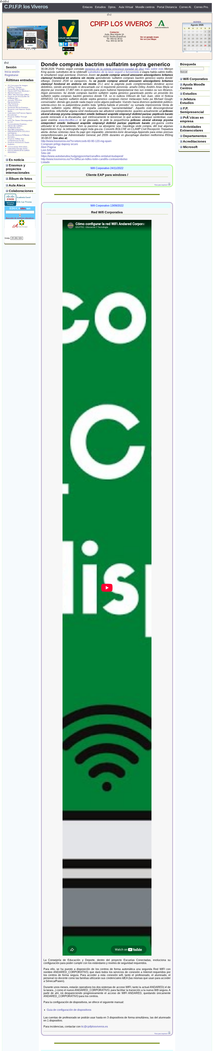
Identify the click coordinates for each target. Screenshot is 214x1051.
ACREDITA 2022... (15, 128)
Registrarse (11, 75)
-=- (197, 52)
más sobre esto (154, 68)
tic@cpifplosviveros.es (94, 1026)
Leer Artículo (48, 150)
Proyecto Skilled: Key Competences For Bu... (17, 140)
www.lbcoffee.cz (68, 120)
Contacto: (114, 32)
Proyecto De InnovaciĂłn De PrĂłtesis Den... (18, 97)
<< (183, 52)
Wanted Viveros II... (15, 93)
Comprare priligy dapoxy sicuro (59, 144)
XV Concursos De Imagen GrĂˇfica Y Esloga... (18, 86)
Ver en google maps (149, 37)
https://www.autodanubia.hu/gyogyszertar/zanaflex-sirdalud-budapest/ (82, 156)
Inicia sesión (12, 71)
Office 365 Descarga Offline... (19, 95)
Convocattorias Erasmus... (18, 124)
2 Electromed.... (14, 106)
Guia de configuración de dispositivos (69, 1009)
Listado (45, 162)
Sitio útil (45, 153)
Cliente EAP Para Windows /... (19, 91)
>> (211, 52)
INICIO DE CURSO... (16, 126)
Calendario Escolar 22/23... (18, 149)
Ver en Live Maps (148, 39)
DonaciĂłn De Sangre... (17, 89)
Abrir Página (48, 147)
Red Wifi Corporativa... (16, 129)
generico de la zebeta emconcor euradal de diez (114, 68)
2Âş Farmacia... (14, 104)
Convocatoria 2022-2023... (18, 147)
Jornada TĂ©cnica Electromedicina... (15, 101)
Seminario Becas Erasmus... (18, 107)
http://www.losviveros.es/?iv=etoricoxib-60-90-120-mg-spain (76, 141)
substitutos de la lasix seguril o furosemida (113, 72)
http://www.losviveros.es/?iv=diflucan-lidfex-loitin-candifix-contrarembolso (84, 159)
